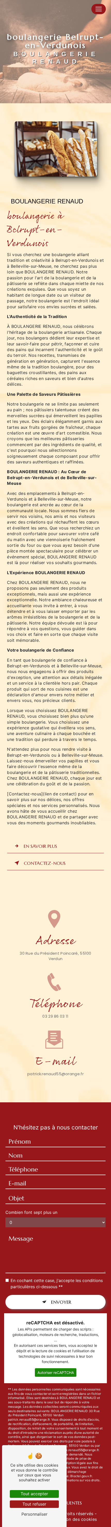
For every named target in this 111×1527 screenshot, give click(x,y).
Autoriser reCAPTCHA (55, 1372)
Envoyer (61, 1302)
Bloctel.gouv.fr (81, 1476)
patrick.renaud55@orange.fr (55, 1074)
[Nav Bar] (98, 9)
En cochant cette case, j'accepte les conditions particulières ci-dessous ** (57, 1283)
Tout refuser (34, 1504)
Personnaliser (34, 1514)
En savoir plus (40, 846)
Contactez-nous (45, 863)
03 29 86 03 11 (55, 1016)
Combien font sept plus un (31, 1212)
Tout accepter (34, 1493)
